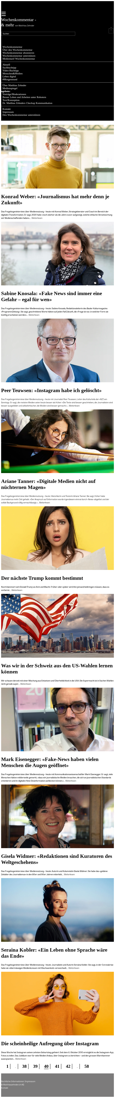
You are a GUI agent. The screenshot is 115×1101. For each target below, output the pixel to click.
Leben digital (9, 76)
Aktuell (6, 64)
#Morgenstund (10, 79)
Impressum (8, 112)
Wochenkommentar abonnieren (18, 52)
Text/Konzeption (11, 100)
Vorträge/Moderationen (14, 94)
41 (57, 1066)
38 (24, 1066)
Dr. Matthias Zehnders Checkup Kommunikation (27, 103)
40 (46, 1066)
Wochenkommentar (12, 46)
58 (86, 1066)
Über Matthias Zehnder (14, 85)
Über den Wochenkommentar (17, 49)
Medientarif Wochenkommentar (19, 58)
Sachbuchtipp (9, 67)
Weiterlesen (37, 217)
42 (68, 1066)
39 (35, 1066)
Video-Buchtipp (11, 70)
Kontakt (7, 109)
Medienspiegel (10, 88)
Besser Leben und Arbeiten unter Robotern (24, 97)
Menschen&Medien (13, 73)
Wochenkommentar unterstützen (19, 55)
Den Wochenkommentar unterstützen (21, 114)
